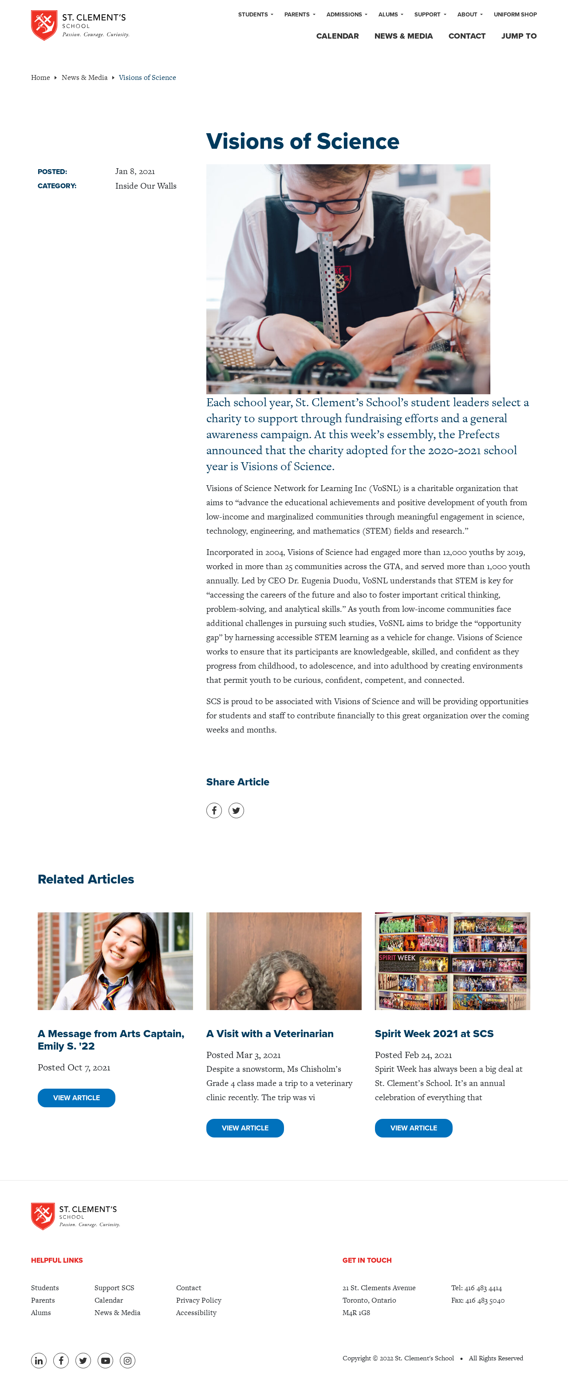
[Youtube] (105, 1360)
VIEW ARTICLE (76, 1098)
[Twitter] (83, 1360)
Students (253, 14)
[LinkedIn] (39, 1360)
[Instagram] (127, 1360)
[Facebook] (61, 1360)
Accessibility (196, 1313)
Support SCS (114, 1288)
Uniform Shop (515, 14)
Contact (467, 36)
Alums (389, 14)
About (468, 14)
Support (428, 14)
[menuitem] (255, 15)
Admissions (345, 14)
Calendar (337, 36)
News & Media (404, 36)
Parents (297, 14)
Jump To (519, 36)
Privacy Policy (198, 1300)
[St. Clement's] (80, 25)
